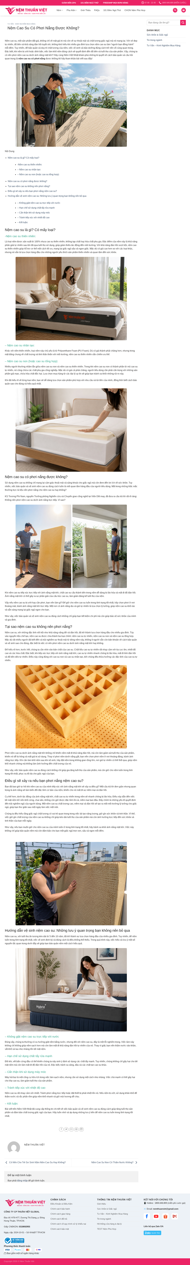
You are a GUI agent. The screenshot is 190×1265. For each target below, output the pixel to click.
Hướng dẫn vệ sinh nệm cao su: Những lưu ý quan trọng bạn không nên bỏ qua (47, 196)
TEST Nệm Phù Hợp (106, 1229)
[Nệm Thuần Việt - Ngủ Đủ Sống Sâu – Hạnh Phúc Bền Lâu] (28, 11)
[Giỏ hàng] (183, 10)
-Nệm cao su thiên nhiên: (29, 164)
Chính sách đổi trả (58, 1219)
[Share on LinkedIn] (81, 1129)
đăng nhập (22, 1180)
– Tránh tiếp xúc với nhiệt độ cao (33, 217)
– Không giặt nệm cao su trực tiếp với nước (38, 203)
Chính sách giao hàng (60, 1214)
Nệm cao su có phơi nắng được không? (27, 181)
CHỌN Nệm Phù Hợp (134, 10)
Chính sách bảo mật (59, 1229)
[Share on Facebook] (61, 1129)
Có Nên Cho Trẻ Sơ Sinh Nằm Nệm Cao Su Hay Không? (37, 1162)
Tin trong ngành (154, 40)
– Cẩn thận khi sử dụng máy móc (33, 212)
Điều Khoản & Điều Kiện (61, 1204)
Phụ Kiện (71, 10)
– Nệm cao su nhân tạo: (29, 169)
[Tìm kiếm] (175, 10)
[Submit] (183, 22)
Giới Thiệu (86, 10)
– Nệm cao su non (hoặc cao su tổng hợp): (38, 174)
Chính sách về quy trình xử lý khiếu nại (68, 1224)
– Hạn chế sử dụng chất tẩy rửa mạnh (36, 208)
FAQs (97, 10)
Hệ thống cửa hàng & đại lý (109, 1224)
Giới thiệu (101, 1204)
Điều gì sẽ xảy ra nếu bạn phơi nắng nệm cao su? (32, 191)
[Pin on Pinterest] (76, 1129)
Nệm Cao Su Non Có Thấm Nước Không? (112, 1162)
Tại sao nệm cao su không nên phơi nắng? (29, 186)
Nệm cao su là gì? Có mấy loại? (23, 158)
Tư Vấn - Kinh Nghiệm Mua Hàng (21, 24)
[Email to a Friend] (71, 1129)
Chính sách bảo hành (60, 1209)
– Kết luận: (22, 222)
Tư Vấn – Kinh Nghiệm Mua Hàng (163, 45)
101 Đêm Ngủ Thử (112, 10)
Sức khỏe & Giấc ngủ (157, 35)
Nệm (59, 10)
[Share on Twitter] (66, 1129)
